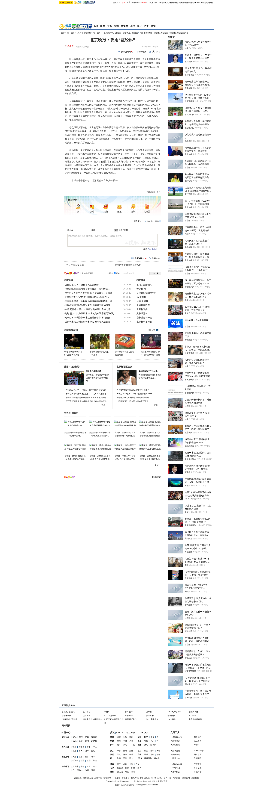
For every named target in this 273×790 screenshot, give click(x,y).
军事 (119, 737)
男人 (131, 758)
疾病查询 (176, 754)
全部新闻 (186, 778)
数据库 (124, 26)
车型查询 (197, 764)
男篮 (81, 741)
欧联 (89, 760)
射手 (146, 26)
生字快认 (176, 772)
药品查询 (197, 741)
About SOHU (156, 778)
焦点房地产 (131, 732)
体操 (89, 766)
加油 (92, 211)
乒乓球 (75, 766)
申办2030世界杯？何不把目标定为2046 (135, 394)
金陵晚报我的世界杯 (146, 293)
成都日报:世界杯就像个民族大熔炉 (82, 284)
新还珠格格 (66, 715)
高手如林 (150, 715)
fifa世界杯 (141, 297)
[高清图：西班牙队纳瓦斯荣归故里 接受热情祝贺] (150, 424)
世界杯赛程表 (143, 305)
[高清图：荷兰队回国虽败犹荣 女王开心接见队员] (150, 447)
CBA (74, 741)
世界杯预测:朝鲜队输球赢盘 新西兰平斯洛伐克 (87, 305)
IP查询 (196, 745)
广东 (137, 764)
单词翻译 (197, 758)
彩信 (139, 768)
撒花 (105, 211)
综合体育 (65, 766)
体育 (128, 2)
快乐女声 (129, 712)
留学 (152, 751)
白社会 (150, 221)
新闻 (123, 2)
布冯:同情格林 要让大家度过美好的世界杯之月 (87, 309)
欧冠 (82, 760)
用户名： (71, 230)
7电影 (106, 712)
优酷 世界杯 (142, 301)
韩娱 (146, 741)
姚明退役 (86, 715)
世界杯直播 (142, 309)
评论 (109, 26)
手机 (125, 758)
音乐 (152, 741)
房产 (157, 2)
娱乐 (136, 2)
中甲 (89, 747)
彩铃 (133, 768)
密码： (94, 230)
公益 (125, 737)
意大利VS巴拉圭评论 (179, 33)
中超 (74, 747)
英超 (74, 757)
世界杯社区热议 (124, 366)
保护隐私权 (145, 778)
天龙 (112, 768)
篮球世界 (65, 737)
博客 (192, 2)
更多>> (158, 465)
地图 (127, 772)
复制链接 (142, 52)
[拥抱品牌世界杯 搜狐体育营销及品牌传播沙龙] (100, 424)
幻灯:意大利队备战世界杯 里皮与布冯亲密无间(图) (89, 313)
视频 (172, 2)
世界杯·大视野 (71, 413)
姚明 (87, 741)
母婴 (119, 751)
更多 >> (104, 405)
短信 (127, 768)
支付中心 (98, 778)
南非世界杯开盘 (144, 317)
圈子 (119, 764)
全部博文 (195, 778)
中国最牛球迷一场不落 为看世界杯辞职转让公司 (88, 301)
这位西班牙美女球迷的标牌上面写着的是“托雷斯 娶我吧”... (97, 378)
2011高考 (171, 719)
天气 (119, 754)
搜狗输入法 (177, 737)
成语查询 (176, 745)
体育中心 (66, 732)
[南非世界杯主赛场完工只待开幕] (99, 341)
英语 (158, 751)
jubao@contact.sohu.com (147, 785)
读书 (146, 754)
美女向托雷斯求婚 (93, 371)
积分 (139, 26)
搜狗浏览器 (177, 764)
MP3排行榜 (198, 751)
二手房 (132, 745)
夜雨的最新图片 (144, 284)
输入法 (120, 772)
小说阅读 (197, 772)
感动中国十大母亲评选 (92, 719)
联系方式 (135, 778)
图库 (102, 26)
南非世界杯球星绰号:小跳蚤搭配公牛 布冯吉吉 (87, 317)
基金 (131, 741)
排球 (82, 766)
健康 (125, 754)
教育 (139, 751)
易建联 (94, 741)
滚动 (93, 770)
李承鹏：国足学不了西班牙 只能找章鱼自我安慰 (86, 390)
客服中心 (125, 778)
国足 (74, 751)
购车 (119, 745)
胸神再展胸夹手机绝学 (148, 371)
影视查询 (176, 741)
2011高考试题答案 (69, 719)
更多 (157, 221)
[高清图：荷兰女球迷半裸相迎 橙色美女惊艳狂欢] (100, 447)
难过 (119, 211)
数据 (95, 760)
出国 (146, 751)
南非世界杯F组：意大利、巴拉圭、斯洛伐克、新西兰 (115, 33)
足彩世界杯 (142, 313)
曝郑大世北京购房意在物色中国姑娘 (133, 397)
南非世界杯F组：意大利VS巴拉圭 (154, 33)
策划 (116, 26)
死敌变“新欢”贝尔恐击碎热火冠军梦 (133, 401)
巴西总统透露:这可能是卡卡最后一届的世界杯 (87, 289)
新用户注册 (123, 230)
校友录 (157, 758)
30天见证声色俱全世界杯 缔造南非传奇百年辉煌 (86, 401)
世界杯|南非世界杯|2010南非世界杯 (76, 33)
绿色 (158, 754)
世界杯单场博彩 (144, 321)
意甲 (80, 757)
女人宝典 (197, 768)
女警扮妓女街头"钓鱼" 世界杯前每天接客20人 (87, 297)
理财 (125, 741)
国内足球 (65, 747)
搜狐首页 (116, 2)
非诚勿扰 (171, 715)
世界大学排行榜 (195, 719)
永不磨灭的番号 (68, 712)
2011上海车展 (110, 715)
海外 (93, 757)
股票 (119, 741)
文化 (139, 754)
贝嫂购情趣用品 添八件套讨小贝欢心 (133, 390)
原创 (152, 754)
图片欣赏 (197, 754)
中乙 (95, 747)
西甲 (87, 757)
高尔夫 (80, 770)
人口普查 (192, 715)
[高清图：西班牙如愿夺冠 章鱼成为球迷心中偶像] (75, 447)
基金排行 (197, 737)
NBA (74, 737)
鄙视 (133, 211)
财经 (144, 2)
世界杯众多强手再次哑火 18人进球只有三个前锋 (88, 293)
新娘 (125, 751)
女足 (93, 751)
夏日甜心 (86, 712)
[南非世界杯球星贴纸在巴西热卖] (125, 341)
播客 (177, 2)
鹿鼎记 (120, 768)
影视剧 (153, 745)
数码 (119, 758)
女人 (167, 2)
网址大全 (176, 758)
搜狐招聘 (107, 778)
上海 (131, 764)
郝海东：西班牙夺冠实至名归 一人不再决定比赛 (86, 394)
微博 (182, 2)
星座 (131, 751)
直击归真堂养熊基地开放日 (128, 265)
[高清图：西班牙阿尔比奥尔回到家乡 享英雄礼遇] (125, 424)
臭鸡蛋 (147, 211)
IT (148, 2)
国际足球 (65, 757)
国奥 (80, 751)
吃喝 (131, 754)
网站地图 (177, 778)
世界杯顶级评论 (71, 366)
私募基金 (129, 715)
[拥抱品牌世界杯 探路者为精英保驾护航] (75, 424)
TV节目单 (176, 768)
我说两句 (204, 2)
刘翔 (87, 770)
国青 (87, 751)
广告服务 (116, 778)
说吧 (133, 772)
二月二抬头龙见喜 (75, 265)
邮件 (187, 2)
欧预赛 (75, 760)
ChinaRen (120, 732)
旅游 (112, 754)
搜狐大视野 (193, 712)
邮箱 (125, 764)
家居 (162, 2)
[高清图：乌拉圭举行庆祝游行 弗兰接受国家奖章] (125, 447)
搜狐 (112, 732)
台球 (95, 766)
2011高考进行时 (174, 712)
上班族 (149, 712)
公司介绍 (167, 778)
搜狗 (211, 2)
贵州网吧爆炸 (130, 719)
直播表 (94, 737)
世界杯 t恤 (141, 289)
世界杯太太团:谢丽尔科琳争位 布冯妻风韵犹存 (87, 321)
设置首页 (78, 778)
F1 (74, 770)
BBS (197, 2)
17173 (140, 732)
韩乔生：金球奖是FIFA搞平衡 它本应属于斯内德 (86, 397)
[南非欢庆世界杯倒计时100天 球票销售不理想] (151, 341)
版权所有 (163, 781)
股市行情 (176, 751)
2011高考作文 (152, 719)
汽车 (152, 2)
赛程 (132, 26)
